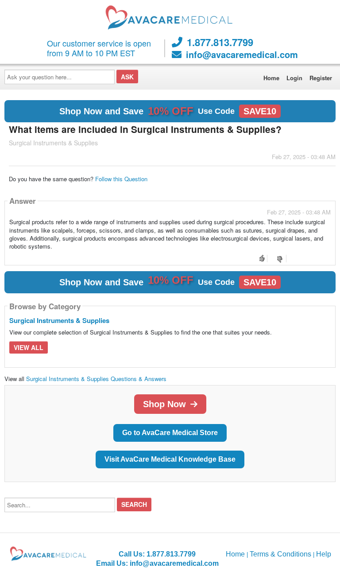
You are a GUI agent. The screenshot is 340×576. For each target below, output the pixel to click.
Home (271, 78)
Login (294, 78)
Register (320, 78)
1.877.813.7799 (220, 42)
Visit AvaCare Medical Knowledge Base (170, 459)
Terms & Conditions (280, 554)
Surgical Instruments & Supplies (59, 320)
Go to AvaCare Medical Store (170, 432)
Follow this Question (121, 179)
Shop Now (164, 404)
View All (28, 347)
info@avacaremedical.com (242, 54)
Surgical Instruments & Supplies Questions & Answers (96, 378)
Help (323, 554)
